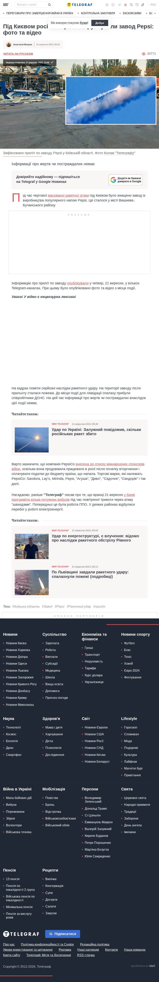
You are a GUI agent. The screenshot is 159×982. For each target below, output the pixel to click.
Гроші (89, 657)
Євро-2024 (132, 680)
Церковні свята (135, 807)
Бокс (127, 659)
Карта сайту (11, 964)
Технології (13, 737)
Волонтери (14, 835)
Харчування (54, 744)
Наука (8, 728)
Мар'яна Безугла (97, 859)
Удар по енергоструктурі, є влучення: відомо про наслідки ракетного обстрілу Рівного (95, 538)
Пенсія (9, 880)
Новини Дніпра (17, 666)
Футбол (129, 653)
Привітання (132, 785)
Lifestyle (129, 728)
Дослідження (54, 764)
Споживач (131, 744)
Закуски (51, 923)
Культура (130, 764)
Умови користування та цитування (28, 959)
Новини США (94, 744)
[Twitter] (131, 4)
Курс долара (94, 684)
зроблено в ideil (143, 975)
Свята (127, 799)
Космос (11, 744)
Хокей (128, 673)
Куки (83, 22)
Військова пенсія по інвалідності (20, 907)
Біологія (12, 750)
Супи (49, 902)
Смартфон (13, 764)
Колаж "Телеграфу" (119, 153)
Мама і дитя (53, 737)
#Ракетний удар (79, 606)
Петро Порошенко (98, 852)
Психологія (53, 757)
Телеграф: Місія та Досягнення (48, 964)
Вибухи (11, 814)
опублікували (78, 283)
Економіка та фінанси (94, 646)
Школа (50, 687)
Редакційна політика (94, 954)
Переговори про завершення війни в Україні (39, 13)
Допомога (52, 700)
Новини (10, 644)
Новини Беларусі (97, 771)
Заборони (131, 828)
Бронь (49, 814)
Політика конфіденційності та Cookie (47, 954)
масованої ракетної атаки (68, 196)
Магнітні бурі (133, 778)
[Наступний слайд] (155, 13)
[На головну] (79, 4)
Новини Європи (96, 737)
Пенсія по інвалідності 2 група (20, 897)
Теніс (128, 666)
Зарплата (52, 653)
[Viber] (113, 4)
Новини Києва (16, 653)
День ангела (133, 835)
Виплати (51, 666)
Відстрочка (53, 821)
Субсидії (51, 673)
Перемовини (15, 821)
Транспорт (92, 664)
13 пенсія (13, 888)
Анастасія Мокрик (22, 44)
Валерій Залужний (98, 838)
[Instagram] (137, 5)
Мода (128, 750)
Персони (90, 799)
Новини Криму (16, 707)
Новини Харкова (18, 659)
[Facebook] (107, 5)
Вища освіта (54, 693)
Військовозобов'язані (60, 828)
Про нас (9, 954)
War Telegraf (60, 424)
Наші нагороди (88, 959)
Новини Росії (94, 750)
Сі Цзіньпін (93, 825)
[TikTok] (143, 5)
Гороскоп (130, 737)
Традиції (130, 821)
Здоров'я (51, 728)
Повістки (51, 807)
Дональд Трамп (96, 818)
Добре (99, 22)
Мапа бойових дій (19, 807)
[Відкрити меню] (6, 4)
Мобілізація (53, 799)
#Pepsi (59, 606)
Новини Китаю (95, 764)
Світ (86, 728)
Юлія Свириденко (97, 866)
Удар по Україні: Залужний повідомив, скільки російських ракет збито (96, 432)
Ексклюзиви (132, 13)
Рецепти (50, 880)
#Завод (47, 606)
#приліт (99, 606)
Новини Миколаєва (20, 714)
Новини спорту (135, 644)
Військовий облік (57, 835)
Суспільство (54, 644)
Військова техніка (18, 841)
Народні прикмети (137, 814)
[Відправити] (49, 5)
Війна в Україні (17, 799)
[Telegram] (119, 5)
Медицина (52, 680)
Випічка (50, 888)
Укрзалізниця (94, 691)
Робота (50, 659)
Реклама (65, 959)
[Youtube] (126, 5)
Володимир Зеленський (93, 809)
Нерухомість (94, 671)
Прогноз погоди (56, 707)
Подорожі (131, 757)
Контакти (111, 959)
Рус (153, 4)
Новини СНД (94, 757)
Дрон (9, 757)
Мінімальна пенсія (19, 916)
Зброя (10, 828)
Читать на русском (18, 54)
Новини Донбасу (18, 700)
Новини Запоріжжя (20, 687)
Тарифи (90, 678)
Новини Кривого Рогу (21, 693)
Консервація (54, 895)
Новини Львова (17, 680)
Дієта (49, 750)
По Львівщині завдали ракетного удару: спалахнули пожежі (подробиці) (90, 574)
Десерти (51, 909)
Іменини (130, 841)
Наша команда (134, 959)
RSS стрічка (86, 964)
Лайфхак (130, 771)
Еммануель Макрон (99, 832)
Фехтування (132, 687)
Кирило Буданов (96, 845)
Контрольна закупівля (98, 13)
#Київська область (26, 606)
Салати (50, 916)
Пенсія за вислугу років (19, 925)
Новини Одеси (16, 673)
